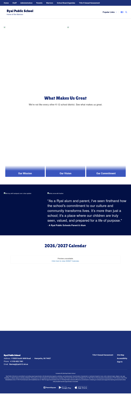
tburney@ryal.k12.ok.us (18, 364)
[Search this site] (126, 12)
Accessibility (122, 358)
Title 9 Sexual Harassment (102, 355)
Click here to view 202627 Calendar (65, 261)
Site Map (120, 355)
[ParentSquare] (49, 387)
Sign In (119, 362)
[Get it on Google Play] (65, 387)
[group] (25, 143)
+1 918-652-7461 (16, 361)
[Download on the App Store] (81, 387)
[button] (110, 12)
